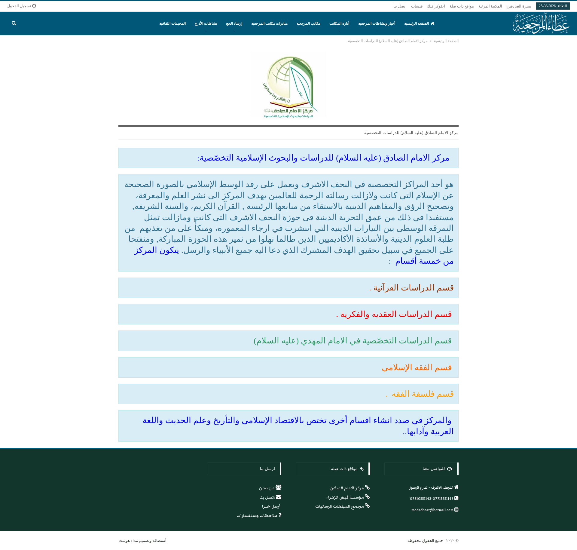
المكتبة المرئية (490, 6)
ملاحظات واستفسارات (257, 515)
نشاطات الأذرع (206, 23)
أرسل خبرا (271, 506)
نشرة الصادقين (519, 6)
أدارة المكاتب (339, 23)
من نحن (267, 488)
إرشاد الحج (234, 23)
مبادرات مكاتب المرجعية (269, 23)
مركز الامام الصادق (347, 488)
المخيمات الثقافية (172, 23)
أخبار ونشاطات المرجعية (376, 23)
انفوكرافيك (436, 6)
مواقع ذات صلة (462, 6)
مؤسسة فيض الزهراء (345, 497)
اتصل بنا (400, 6)
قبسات (417, 6)
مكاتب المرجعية (308, 23)
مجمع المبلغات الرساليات (340, 506)
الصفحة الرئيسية (416, 23)
